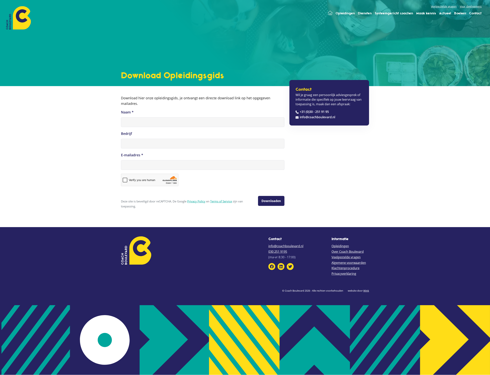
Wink (366, 290)
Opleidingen (340, 246)
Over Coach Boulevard (348, 251)
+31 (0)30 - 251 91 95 (314, 112)
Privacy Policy (196, 201)
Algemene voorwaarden (349, 263)
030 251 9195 (277, 251)
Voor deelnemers (471, 6)
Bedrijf (126, 133)
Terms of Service (221, 201)
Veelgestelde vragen (444, 6)
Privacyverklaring (344, 273)
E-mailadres (132, 155)
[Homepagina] (330, 13)
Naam (127, 112)
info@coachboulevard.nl (317, 117)
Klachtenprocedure (345, 268)
